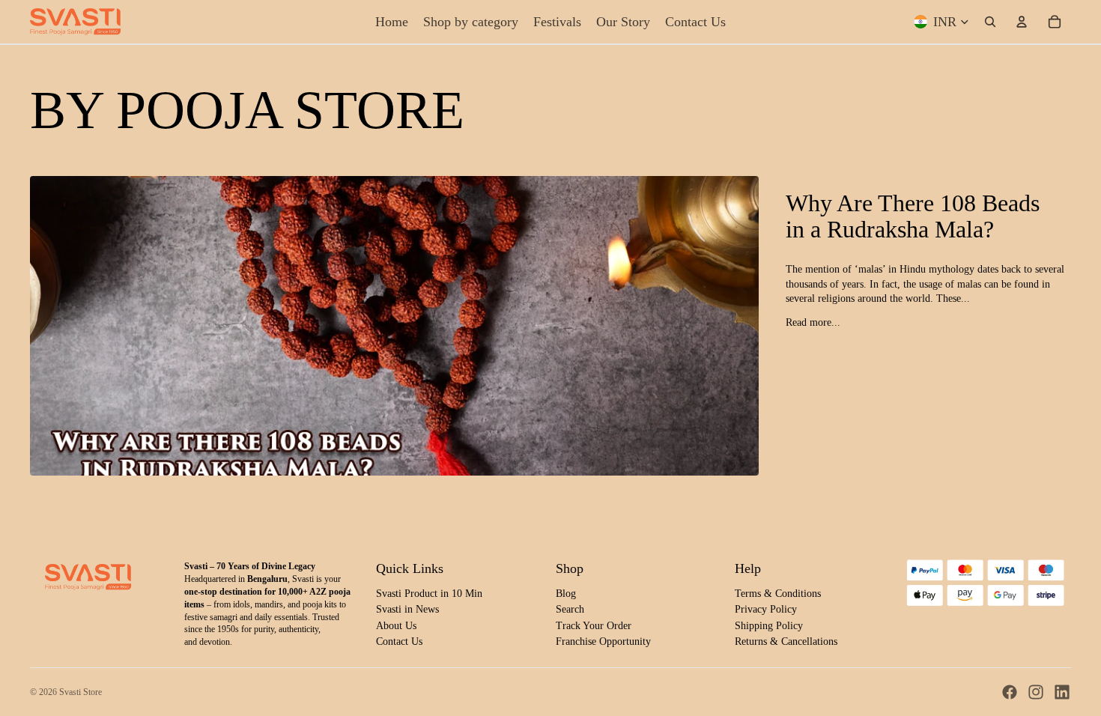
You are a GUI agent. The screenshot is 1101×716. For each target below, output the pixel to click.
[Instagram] (1036, 692)
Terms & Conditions (778, 593)
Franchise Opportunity (603, 641)
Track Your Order (593, 625)
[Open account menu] (1021, 21)
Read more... (813, 322)
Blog (566, 593)
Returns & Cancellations (786, 641)
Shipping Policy (769, 625)
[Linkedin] (1062, 692)
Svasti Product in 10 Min (429, 593)
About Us (396, 625)
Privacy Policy (766, 609)
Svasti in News (407, 609)
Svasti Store (80, 692)
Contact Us (399, 641)
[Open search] (990, 21)
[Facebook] (1010, 692)
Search (570, 609)
